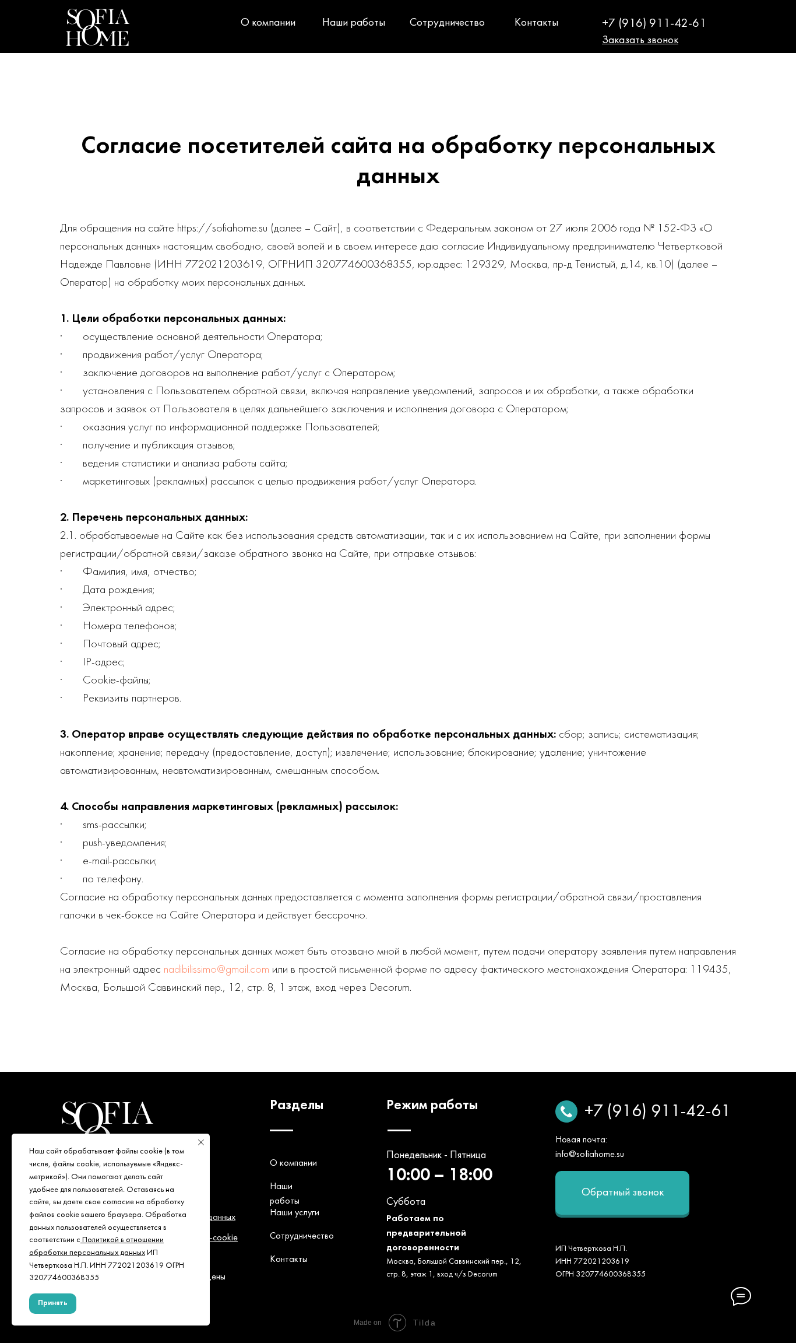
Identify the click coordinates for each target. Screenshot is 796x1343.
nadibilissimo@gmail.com (216, 970)
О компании (268, 22)
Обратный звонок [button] (623, 1192)
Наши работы (353, 22)
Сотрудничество (447, 22)
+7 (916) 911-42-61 (654, 24)
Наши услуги (294, 1213)
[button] (640, 40)
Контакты (536, 22)
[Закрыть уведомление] (201, 1142)
